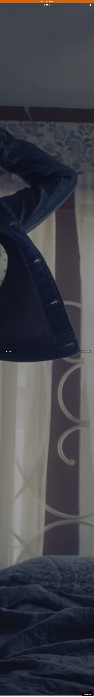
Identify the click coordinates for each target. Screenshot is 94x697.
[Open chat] (89, 692)
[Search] (84, 5)
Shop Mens (86, 351)
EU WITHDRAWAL (87, 694)
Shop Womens (9, 351)
